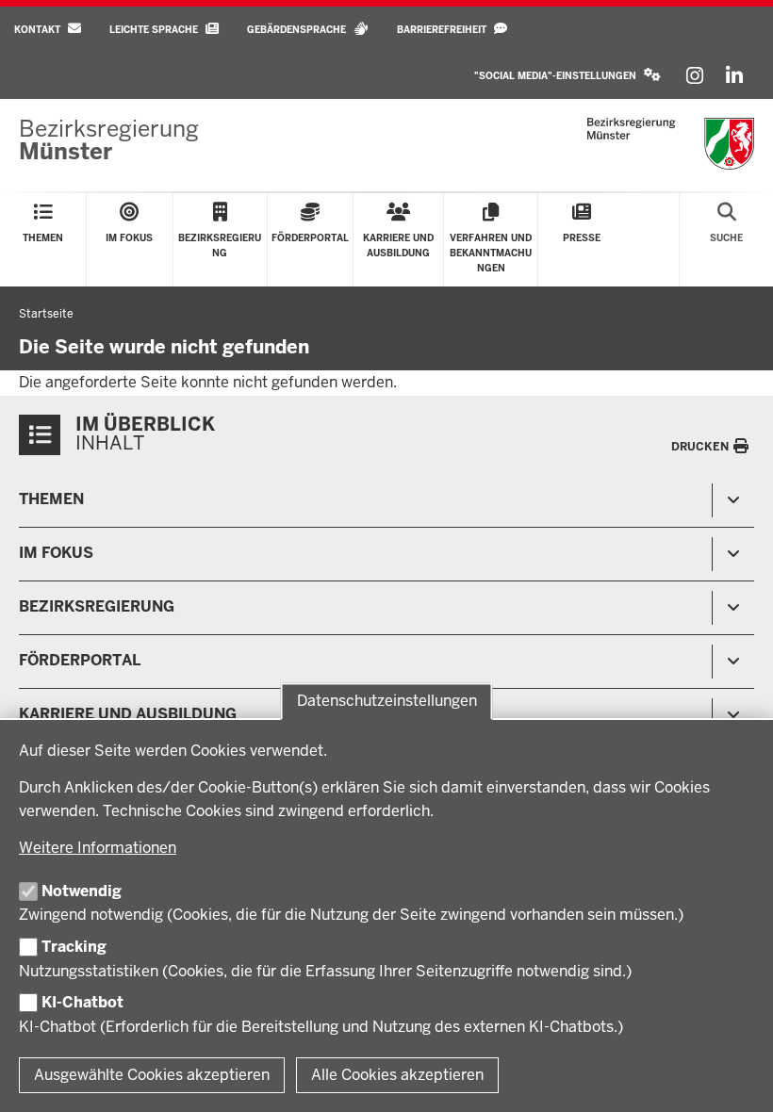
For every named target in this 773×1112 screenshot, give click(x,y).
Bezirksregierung (96, 606)
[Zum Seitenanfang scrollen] (735, 1077)
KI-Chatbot (82, 1002)
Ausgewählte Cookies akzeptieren (152, 1075)
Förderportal (79, 660)
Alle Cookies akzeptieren (397, 1075)
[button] (567, 76)
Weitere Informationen (97, 848)
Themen (51, 499)
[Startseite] (670, 144)
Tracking (74, 947)
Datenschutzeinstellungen (387, 701)
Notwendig (81, 891)
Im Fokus (56, 553)
